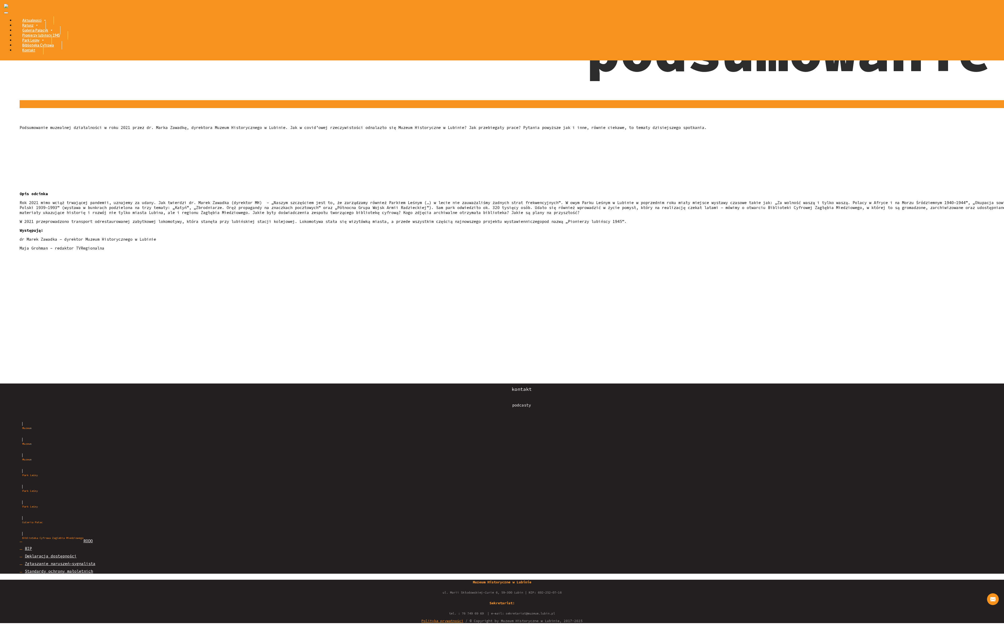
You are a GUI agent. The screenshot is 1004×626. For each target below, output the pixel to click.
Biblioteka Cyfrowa (38, 45)
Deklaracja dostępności (51, 556)
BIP (28, 548)
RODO (88, 540)
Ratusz (27, 25)
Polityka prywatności (442, 621)
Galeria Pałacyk (35, 30)
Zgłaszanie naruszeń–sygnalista (60, 563)
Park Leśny (30, 40)
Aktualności (32, 20)
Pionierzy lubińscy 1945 (41, 35)
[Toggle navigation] (6, 13)
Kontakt (28, 50)
